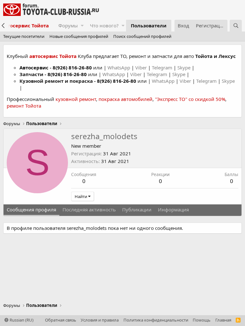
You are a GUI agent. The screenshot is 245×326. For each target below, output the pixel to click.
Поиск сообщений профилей (142, 36)
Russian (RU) (21, 320)
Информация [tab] (173, 209)
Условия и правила (100, 320)
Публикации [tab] (137, 209)
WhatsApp (119, 67)
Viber (141, 67)
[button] (82, 26)
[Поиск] (236, 26)
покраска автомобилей (125, 99)
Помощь (202, 320)
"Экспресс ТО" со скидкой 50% (190, 99)
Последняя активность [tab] (89, 209)
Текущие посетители (23, 36)
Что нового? (104, 25)
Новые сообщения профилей (78, 36)
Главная (223, 320)
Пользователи (149, 25)
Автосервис (33, 67)
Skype (184, 67)
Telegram (163, 67)
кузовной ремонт (76, 99)
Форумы (68, 25)
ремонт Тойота (24, 106)
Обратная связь (60, 320)
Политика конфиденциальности (155, 320)
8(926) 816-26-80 (72, 67)
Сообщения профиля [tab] (31, 209)
